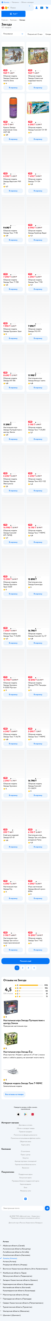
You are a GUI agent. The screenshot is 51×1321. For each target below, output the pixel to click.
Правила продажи (25, 1132)
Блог (25, 1188)
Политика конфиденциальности (25, 1135)
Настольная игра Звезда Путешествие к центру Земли (24, 1022)
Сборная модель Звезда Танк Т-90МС (22, 1083)
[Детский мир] (4, 7)
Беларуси (38, 1223)
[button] (13, 14)
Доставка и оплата (25, 1125)
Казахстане (30, 1223)
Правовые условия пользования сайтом (25, 1218)
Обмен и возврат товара (25, 1128)
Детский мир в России (17, 1223)
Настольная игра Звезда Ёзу (17, 1051)
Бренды (13, 20)
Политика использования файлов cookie (25, 1138)
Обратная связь (25, 1141)
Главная (4, 20)
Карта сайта (25, 1145)
